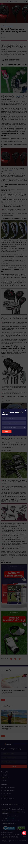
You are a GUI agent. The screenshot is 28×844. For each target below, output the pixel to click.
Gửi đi (6, 431)
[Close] (25, 410)
